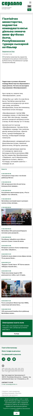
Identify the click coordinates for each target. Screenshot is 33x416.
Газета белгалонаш (9, 348)
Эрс (29, 6)
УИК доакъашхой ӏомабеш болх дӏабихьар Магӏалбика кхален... (15, 312)
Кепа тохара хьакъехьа (11, 351)
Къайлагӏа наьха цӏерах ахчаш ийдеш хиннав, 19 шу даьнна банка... (16, 257)
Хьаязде (16, 333)
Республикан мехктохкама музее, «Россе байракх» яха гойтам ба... (15, 193)
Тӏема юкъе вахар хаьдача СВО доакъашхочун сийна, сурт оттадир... (13, 274)
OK (16, 413)
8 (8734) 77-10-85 (7, 382)
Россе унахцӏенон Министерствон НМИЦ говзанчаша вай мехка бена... (14, 304)
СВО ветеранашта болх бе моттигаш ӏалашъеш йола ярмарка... (13, 185)
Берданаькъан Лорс (8, 51)
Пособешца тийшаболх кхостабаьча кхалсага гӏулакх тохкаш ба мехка (13, 240)
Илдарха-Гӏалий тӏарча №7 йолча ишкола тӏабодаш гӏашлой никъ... (15, 265)
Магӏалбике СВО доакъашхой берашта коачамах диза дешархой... (14, 232)
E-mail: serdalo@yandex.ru (9, 384)
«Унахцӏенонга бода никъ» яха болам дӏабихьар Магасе (13, 176)
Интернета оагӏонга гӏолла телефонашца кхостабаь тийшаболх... (14, 248)
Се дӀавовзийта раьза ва (11, 354)
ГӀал (29, 9)
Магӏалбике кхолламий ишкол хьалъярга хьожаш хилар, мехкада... (14, 202)
